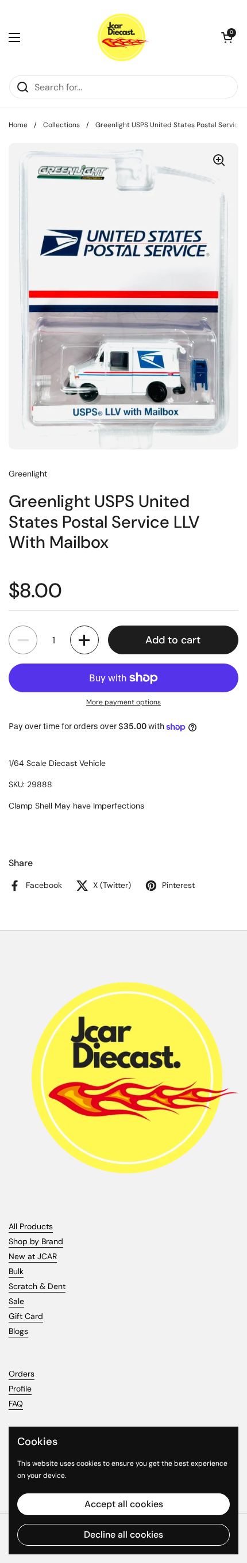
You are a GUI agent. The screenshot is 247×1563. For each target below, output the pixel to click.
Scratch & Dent (37, 1286)
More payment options (123, 702)
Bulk (16, 1271)
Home (18, 124)
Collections (61, 124)
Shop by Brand (36, 1241)
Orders (21, 1373)
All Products (31, 1226)
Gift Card (26, 1316)
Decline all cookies (123, 1534)
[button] (226, 37)
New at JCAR (33, 1256)
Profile (20, 1388)
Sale (16, 1301)
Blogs (18, 1331)
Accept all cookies (123, 1504)
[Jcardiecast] (121, 37)
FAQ (16, 1403)
